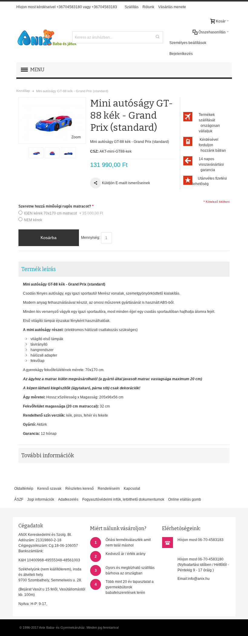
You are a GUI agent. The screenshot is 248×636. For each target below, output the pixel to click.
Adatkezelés (68, 499)
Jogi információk (40, 499)
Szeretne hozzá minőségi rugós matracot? (55, 206)
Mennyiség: (90, 237)
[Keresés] (157, 37)
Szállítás (132, 7)
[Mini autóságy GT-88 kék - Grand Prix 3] (68, 152)
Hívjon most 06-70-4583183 (201, 540)
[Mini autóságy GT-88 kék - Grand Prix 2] (52, 152)
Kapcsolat (132, 488)
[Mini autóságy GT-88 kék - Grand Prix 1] (36, 152)
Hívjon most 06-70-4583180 (201, 559)
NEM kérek (33, 220)
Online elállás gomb (184, 499)
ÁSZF (18, 499)
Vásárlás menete (172, 7)
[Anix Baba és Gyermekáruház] (46, 37)
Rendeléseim (109, 488)
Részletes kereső (79, 488)
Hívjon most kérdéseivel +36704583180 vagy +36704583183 (66, 7)
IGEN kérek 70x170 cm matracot (63, 213)
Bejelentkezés (181, 54)
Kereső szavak (49, 488)
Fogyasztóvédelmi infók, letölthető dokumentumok (123, 499)
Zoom (76, 137)
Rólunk (148, 7)
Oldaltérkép (23, 488)
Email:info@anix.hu (194, 579)
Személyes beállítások (187, 43)
